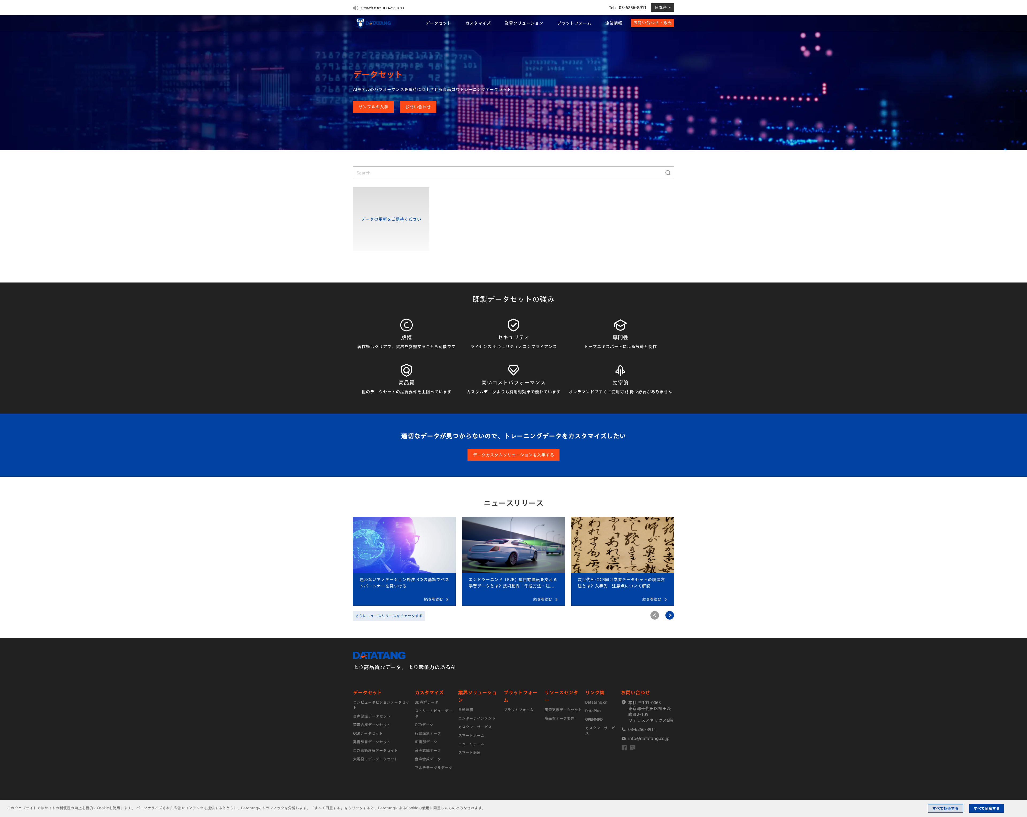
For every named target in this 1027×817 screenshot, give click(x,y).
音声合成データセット (371, 724)
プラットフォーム (574, 23)
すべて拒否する (945, 808)
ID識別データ (426, 742)
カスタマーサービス (475, 727)
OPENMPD (594, 719)
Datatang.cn (596, 702)
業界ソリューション (524, 23)
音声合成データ (428, 759)
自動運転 (465, 709)
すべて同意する (987, 808)
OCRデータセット (368, 733)
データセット (438, 23)
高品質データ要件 (559, 718)
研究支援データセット (563, 709)
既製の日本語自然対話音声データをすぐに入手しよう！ (401, 8)
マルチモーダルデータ (433, 767)
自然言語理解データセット (375, 750)
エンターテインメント (477, 718)
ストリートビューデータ (433, 713)
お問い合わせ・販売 (652, 22)
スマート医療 (469, 752)
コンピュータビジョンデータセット (381, 705)
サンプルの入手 (373, 107)
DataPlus (593, 710)
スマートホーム (471, 735)
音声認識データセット (371, 716)
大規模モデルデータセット (375, 759)
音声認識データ (428, 750)
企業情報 (613, 23)
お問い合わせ (418, 107)
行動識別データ (428, 733)
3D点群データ (426, 702)
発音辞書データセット (371, 742)
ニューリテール (471, 744)
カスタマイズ (478, 23)
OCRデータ (424, 724)
